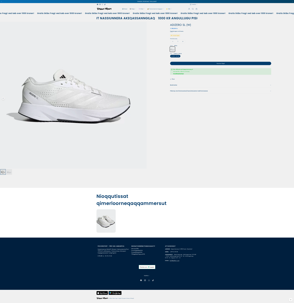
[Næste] (292, 1)
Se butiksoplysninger (178, 73)
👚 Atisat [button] (141, 9)
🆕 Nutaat (124, 9)
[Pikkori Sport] (104, 9)
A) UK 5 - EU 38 (175, 56)
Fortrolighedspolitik (137, 250)
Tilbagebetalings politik (138, 254)
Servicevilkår (135, 248)
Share (173, 79)
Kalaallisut (194, 4)
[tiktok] (105, 4)
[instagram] (100, 4)
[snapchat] (102, 4)
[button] (192, 9)
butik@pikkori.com (174, 260)
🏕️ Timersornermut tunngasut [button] (154, 9)
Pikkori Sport (115, 298)
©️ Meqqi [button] (132, 9)
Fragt (171, 31)
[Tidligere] (1, 1)
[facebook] (97, 4)
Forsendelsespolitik (136, 252)
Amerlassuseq (173, 38)
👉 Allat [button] (168, 9)
